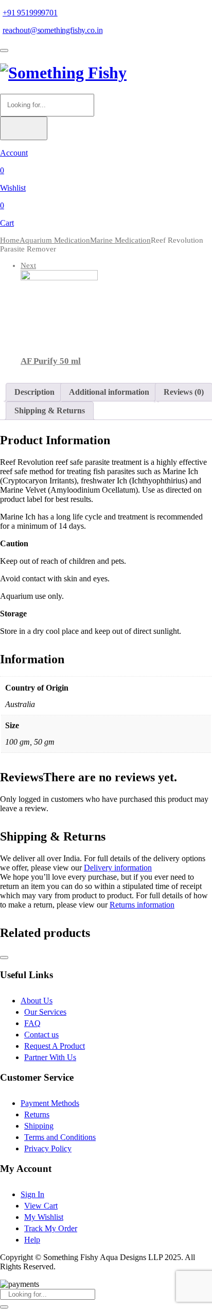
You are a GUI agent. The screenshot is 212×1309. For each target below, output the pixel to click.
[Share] (155, 11)
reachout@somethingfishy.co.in (52, 30)
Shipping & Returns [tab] (49, 410)
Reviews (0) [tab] (184, 392)
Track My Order (50, 1228)
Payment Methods (50, 1103)
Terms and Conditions (60, 1137)
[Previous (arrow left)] (18, 654)
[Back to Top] (4, 957)
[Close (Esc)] (178, 11)
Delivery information (118, 867)
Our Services (45, 1012)
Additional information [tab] (109, 392)
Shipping (39, 1125)
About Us (36, 1000)
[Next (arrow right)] (194, 654)
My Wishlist (43, 1217)
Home (10, 240)
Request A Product (54, 1046)
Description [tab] (34, 392)
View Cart (41, 1205)
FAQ (32, 1023)
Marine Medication (120, 240)
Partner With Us (50, 1057)
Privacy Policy (48, 1148)
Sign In (32, 1194)
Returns (36, 1114)
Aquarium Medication (55, 240)
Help (32, 1239)
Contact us (41, 1034)
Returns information (142, 904)
